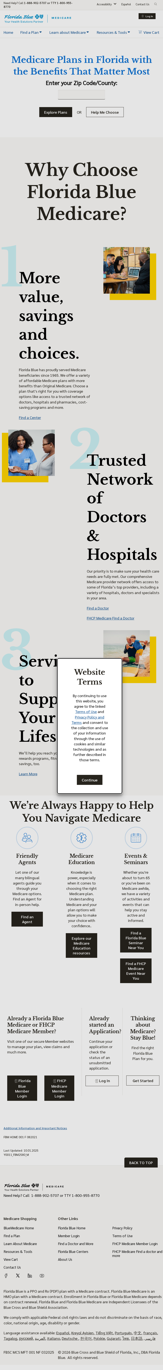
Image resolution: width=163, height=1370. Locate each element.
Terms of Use (86, 711)
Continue (90, 779)
